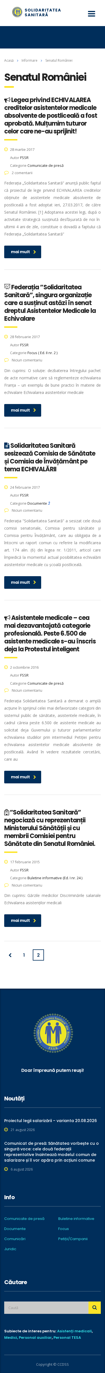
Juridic (10, 1249)
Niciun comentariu (26, 360)
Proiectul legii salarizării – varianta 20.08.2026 (50, 1120)
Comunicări (14, 1239)
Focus (63, 1229)
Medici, (11, 1337)
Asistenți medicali (74, 1331)
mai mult (20, 252)
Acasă (9, 60)
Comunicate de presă (24, 1219)
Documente (15, 1229)
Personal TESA (67, 1337)
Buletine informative (76, 1219)
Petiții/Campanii (73, 1239)
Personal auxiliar (35, 1337)
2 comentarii (21, 172)
